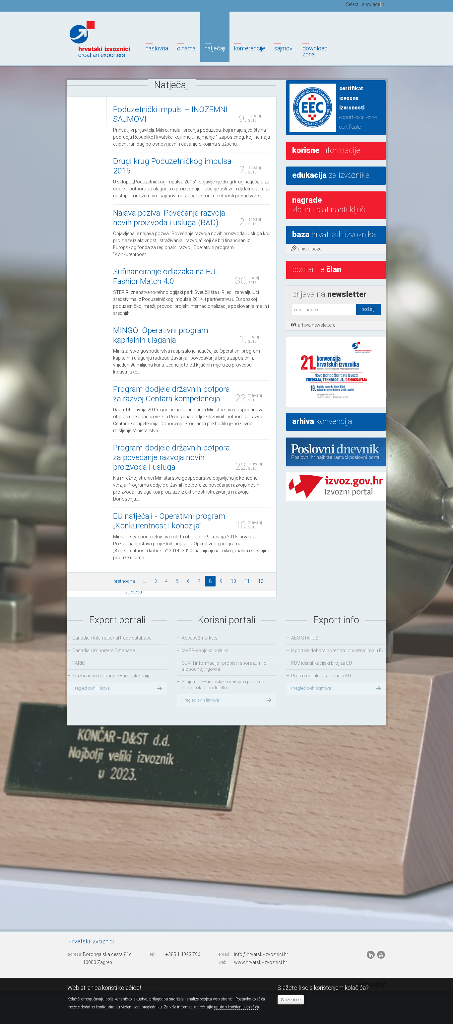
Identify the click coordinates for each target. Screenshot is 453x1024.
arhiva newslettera (317, 325)
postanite (316, 269)
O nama (186, 48)
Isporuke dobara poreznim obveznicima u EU (338, 650)
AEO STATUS (304, 638)
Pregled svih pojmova (311, 688)
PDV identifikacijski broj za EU (321, 663)
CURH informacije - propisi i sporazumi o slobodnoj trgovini (224, 666)
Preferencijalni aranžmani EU (321, 675)
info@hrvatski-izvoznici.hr (261, 954)
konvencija (322, 421)
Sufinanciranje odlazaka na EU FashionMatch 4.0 (164, 276)
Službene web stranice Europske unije (111, 675)
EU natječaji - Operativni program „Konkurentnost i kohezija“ (169, 521)
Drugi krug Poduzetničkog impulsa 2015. (172, 166)
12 (260, 581)
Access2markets (200, 638)
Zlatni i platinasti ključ (328, 204)
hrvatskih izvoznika (334, 234)
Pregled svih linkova (91, 688)
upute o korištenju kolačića (236, 1007)
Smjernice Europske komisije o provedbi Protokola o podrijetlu (223, 684)
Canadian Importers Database (103, 650)
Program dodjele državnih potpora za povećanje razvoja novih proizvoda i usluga (171, 457)
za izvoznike (330, 175)
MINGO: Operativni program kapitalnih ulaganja (160, 335)
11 (247, 581)
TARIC (78, 663)
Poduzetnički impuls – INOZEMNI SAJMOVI (170, 114)
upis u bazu (310, 248)
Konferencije (249, 48)
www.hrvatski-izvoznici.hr (260, 962)
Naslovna (157, 48)
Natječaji (215, 48)
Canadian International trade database (111, 638)
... (144, 581)
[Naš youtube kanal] (381, 954)
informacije (326, 150)
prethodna (124, 581)
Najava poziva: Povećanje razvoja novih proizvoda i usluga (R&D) (169, 217)
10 (233, 581)
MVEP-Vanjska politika (205, 650)
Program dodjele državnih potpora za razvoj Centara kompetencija (171, 393)
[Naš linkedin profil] (371, 954)
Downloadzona (315, 51)
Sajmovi (283, 48)
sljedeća (133, 591)
